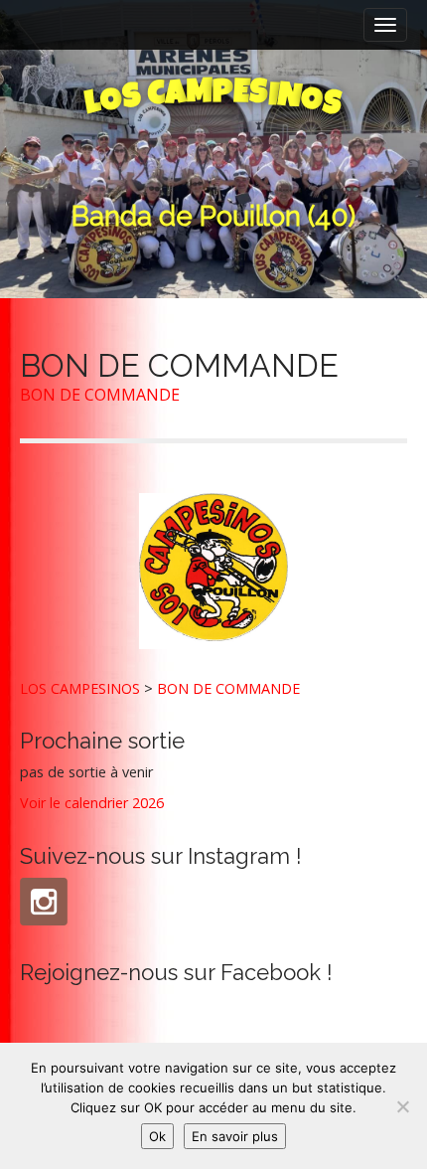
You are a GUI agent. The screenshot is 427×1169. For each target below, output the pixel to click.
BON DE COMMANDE (100, 395)
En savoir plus (235, 1136)
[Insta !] (44, 901)
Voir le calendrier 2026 (92, 802)
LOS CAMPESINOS (80, 688)
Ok (157, 1136)
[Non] (402, 1106)
